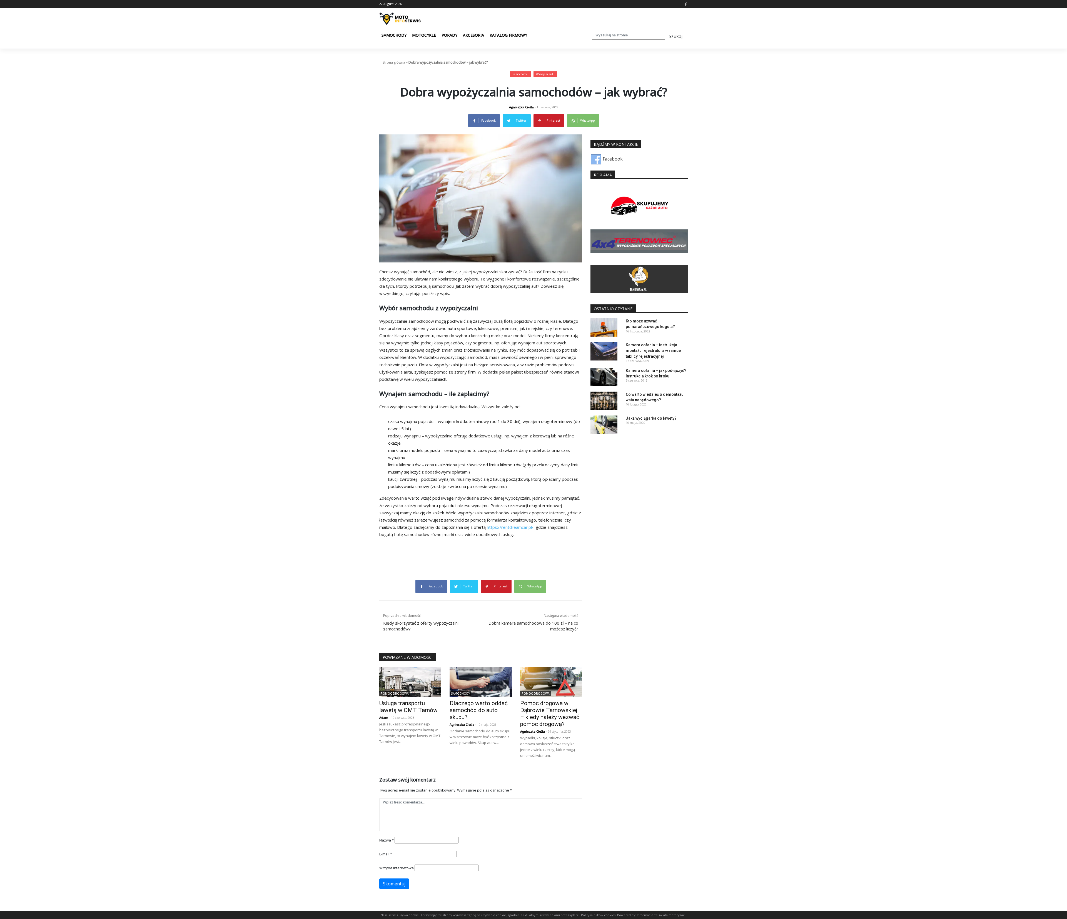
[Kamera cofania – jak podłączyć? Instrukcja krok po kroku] (603, 376)
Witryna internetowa (396, 867)
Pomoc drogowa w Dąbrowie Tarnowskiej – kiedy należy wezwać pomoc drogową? (549, 713)
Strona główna (394, 62)
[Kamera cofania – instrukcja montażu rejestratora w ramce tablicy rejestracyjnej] (603, 351)
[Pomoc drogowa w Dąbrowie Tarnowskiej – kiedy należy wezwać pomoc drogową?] (551, 681)
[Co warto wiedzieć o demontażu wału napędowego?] (603, 400)
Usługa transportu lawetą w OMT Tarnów (408, 706)
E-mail (385, 854)
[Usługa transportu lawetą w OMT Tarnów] (410, 681)
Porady (449, 35)
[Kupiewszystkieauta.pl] (639, 206)
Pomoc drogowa (394, 693)
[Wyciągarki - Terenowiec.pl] (639, 241)
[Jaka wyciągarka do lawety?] (603, 424)
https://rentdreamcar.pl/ (510, 527)
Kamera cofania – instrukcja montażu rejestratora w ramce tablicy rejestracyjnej (653, 350)
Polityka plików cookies (598, 915)
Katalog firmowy (508, 35)
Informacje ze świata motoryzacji (661, 915)
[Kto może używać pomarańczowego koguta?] (603, 327)
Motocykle (424, 35)
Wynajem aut (544, 74)
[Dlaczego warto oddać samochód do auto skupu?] (481, 681)
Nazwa (386, 840)
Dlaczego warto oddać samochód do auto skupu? (479, 710)
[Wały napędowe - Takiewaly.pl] (639, 278)
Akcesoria (473, 35)
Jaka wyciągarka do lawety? (651, 418)
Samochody (394, 35)
